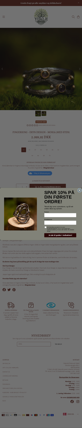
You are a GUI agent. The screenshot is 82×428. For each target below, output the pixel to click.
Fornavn (46, 212)
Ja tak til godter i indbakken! (60, 235)
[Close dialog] (79, 190)
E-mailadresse (48, 219)
